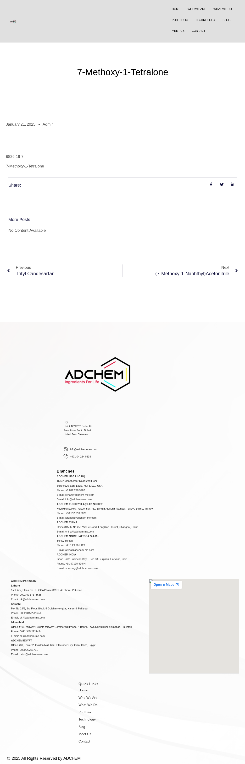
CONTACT (198, 30)
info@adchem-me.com (78, 499)
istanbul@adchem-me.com (80, 517)
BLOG (226, 20)
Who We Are (87, 697)
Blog (81, 727)
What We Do (88, 705)
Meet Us (84, 734)
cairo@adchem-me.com (34, 654)
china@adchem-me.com (79, 531)
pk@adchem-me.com (32, 599)
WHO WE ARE (197, 9)
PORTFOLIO (180, 20)
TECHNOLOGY (205, 20)
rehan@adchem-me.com (79, 494)
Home (83, 690)
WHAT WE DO (222, 9)
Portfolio (84, 712)
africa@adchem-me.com (79, 550)
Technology (87, 719)
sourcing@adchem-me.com (81, 568)
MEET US (178, 30)
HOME (176, 9)
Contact (84, 741)
